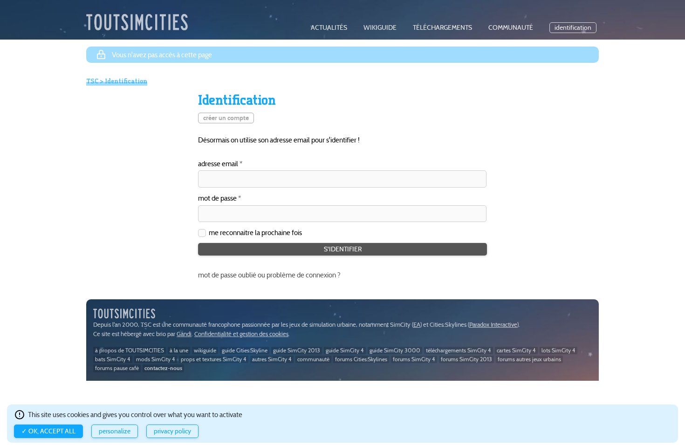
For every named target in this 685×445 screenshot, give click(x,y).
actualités (329, 28)
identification (573, 28)
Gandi (184, 333)
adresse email (218, 164)
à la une (179, 350)
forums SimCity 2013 (466, 359)
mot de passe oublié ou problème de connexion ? (269, 274)
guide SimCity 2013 (296, 350)
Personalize (114, 431)
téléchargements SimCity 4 (458, 350)
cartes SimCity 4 (516, 350)
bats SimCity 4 (112, 359)
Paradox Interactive (493, 324)
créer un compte (226, 118)
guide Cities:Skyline (244, 350)
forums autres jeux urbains (529, 359)
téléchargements (442, 28)
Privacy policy (172, 431)
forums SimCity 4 (414, 359)
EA (416, 324)
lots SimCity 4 (558, 350)
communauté (510, 28)
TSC (92, 81)
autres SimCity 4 (272, 359)
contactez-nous (163, 367)
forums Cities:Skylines (361, 359)
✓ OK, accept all (48, 431)
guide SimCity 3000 (395, 350)
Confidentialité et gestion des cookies (241, 333)
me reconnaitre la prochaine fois (255, 232)
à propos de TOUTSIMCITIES (129, 350)
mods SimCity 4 (155, 359)
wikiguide (380, 28)
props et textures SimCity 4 (214, 359)
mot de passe (217, 198)
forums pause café (117, 367)
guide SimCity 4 (345, 350)
